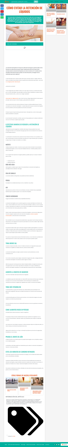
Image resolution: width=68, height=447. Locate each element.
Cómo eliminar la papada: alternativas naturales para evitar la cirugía (37, 392)
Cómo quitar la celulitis (61, 14)
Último (51, 1)
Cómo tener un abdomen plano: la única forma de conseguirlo (51, 14)
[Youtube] (59, 444)
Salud (14, 436)
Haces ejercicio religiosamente (12, 98)
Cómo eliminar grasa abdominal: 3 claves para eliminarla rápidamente (61, 32)
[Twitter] (56, 444)
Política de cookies (40, 444)
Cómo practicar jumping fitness (11, 390)
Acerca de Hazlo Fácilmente (14, 444)
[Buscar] (36, 2)
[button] (2, 5)
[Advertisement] (24, 58)
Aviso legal (23, 444)
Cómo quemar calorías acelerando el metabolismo (24, 389)
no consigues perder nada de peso (13, 81)
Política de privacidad (30, 444)
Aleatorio (56, 1)
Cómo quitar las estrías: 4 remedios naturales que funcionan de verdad (51, 30)
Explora (61, 1)
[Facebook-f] (54, 444)
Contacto (47, 444)
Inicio (6, 444)
